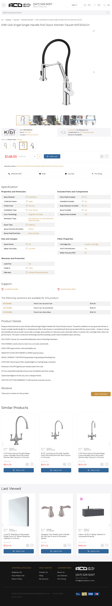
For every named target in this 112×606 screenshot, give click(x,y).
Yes (85, 201)
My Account (43, 579)
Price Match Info (18, 576)
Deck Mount (33, 210)
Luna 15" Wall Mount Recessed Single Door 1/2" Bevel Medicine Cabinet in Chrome (17, 536)
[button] (94, 31)
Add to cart (53, 156)
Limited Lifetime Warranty (38, 272)
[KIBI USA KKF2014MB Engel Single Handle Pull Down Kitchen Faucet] (32, 145)
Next (109, 443)
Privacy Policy (58, 594)
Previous (3, 443)
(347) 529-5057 (42, 4)
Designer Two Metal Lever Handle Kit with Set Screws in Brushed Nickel (55, 536)
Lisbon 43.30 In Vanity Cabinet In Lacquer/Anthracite (91, 535)
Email (44, 174)
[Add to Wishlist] (106, 156)
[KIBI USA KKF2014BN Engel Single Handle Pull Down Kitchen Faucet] (14, 145)
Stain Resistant (33, 220)
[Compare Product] (102, 156)
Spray (30, 233)
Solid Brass (32, 197)
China (30, 268)
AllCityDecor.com (43, 594)
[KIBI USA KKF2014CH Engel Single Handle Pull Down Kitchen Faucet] (23, 145)
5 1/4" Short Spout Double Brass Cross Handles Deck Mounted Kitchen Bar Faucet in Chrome (91, 455)
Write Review (101, 394)
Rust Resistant (33, 218)
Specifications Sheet (68, 289)
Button (31, 229)
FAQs (41, 576)
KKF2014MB (7, 312)
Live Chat (70, 174)
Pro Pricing (98, 174)
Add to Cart (20, 470)
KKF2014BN (7, 308)
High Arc (31, 225)
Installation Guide (11, 289)
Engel (30, 201)
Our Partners (62, 576)
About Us (60, 572)
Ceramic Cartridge (91, 244)
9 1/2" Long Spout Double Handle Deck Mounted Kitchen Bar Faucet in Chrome (55, 455)
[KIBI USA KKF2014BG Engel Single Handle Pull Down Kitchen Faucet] (5, 145)
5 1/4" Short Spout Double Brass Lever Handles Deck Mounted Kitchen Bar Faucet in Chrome (17, 455)
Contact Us (72, 130)
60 (85, 253)
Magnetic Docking (35, 214)
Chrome (31, 206)
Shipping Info (17, 572)
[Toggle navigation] (3, 5)
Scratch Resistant (46, 218)
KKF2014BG (7, 303)
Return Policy (17, 579)
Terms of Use (17, 597)
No (85, 197)
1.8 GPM (31, 248)
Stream (36, 233)
